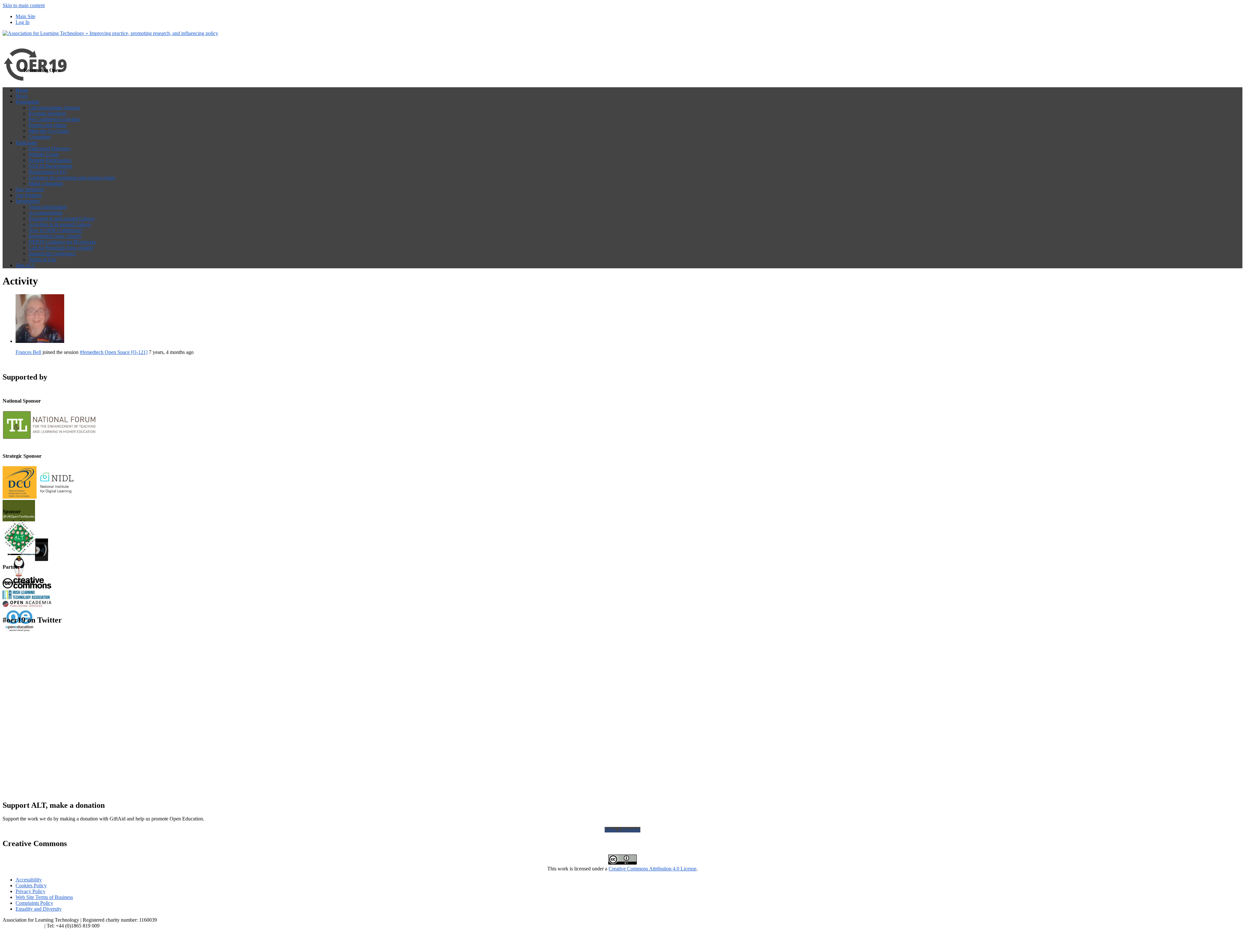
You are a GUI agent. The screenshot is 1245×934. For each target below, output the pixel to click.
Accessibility (29, 879)
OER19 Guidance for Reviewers (62, 242)
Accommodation (46, 212)
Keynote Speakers (47, 113)
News (22, 96)
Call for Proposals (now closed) (61, 247)
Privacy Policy (30, 891)
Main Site (25, 16)
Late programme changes (54, 107)
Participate (26, 142)
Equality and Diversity (39, 909)
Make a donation (46, 183)
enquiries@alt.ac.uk (23, 925)
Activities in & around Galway (60, 224)
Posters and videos (47, 125)
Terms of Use (42, 259)
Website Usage (44, 154)
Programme (27, 101)
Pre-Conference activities (54, 119)
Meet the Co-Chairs (49, 131)
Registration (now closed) (55, 236)
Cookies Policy (31, 885)
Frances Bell (28, 352)
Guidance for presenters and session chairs (72, 177)
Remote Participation (50, 160)
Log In (23, 22)
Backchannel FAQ (48, 172)
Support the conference (52, 253)
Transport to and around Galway (62, 218)
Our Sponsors (30, 189)
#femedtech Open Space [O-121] (114, 352)
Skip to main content (24, 5)
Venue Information (48, 207)
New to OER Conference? (56, 230)
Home (22, 90)
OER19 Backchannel (50, 166)
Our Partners (29, 195)
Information (28, 201)
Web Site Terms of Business (44, 897)
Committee (40, 136)
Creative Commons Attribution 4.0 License (652, 868)
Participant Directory (50, 148)
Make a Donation (622, 829)
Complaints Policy (34, 903)
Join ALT (25, 265)
